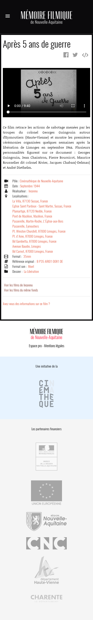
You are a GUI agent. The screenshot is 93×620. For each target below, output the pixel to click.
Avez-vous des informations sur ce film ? (26, 304)
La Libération (31, 271)
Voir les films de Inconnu (18, 285)
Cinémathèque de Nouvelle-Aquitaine (41, 181)
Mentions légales (54, 345)
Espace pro (35, 345)
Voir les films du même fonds (21, 290)
